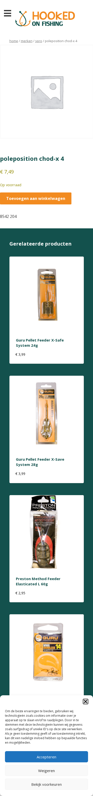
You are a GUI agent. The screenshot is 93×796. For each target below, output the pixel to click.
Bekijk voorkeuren (46, 784)
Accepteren (46, 756)
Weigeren (46, 770)
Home (13, 41)
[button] (85, 701)
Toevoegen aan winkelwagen (35, 198)
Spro (38, 41)
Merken (26, 41)
